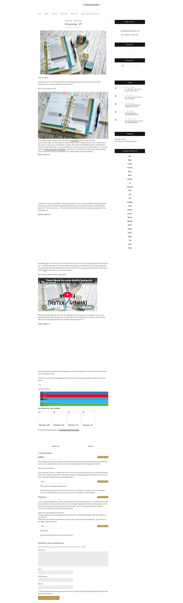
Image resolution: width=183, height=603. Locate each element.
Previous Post (55, 446)
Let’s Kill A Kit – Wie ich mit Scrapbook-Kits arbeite (133, 90)
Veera (130, 244)
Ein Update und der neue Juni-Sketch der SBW (133, 98)
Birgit (130, 160)
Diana (130, 171)
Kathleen (130, 202)
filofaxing (68, 20)
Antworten (102, 457)
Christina (130, 167)
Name (40, 569)
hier (45, 270)
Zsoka (130, 248)
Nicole (130, 225)
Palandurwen (42, 497)
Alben (47, 13)
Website (40, 584)
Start (40, 13)
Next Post (90, 446)
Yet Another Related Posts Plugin (69, 430)
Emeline (130, 179)
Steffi (130, 236)
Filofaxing (64, 13)
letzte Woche (75, 140)
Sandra (130, 233)
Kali (130, 198)
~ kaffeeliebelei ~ (91, 4)
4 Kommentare (78, 27)
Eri (130, 183)
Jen (42, 481)
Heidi (129, 190)
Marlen (130, 217)
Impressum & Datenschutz (90, 13)
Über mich (74, 13)
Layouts (54, 13)
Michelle (129, 221)
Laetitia (130, 210)
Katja (130, 206)
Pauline (130, 229)
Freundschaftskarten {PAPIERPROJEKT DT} (132, 113)
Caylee (130, 164)
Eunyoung (130, 187)
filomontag (77, 20)
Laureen (129, 213)
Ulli (130, 240)
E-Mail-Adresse (43, 576)
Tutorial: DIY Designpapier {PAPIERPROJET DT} (132, 106)
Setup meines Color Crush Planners (55, 149)
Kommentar (41, 550)
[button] (43, 393)
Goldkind (40, 457)
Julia (129, 194)
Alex (129, 156)
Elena (130, 175)
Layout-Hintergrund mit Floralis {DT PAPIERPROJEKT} (134, 121)
